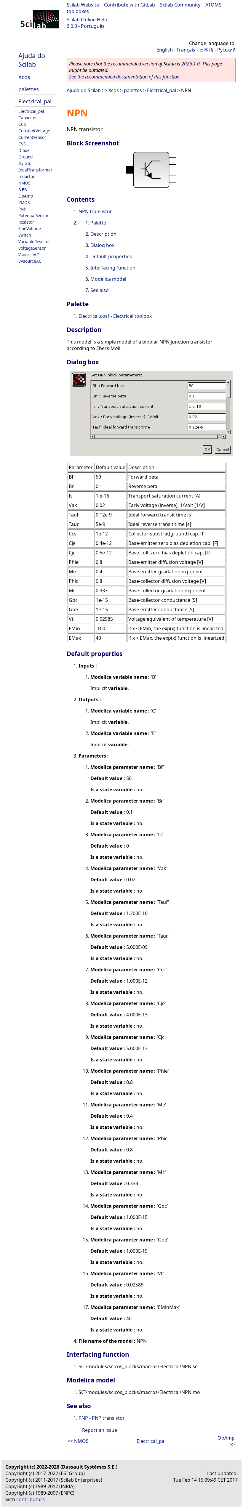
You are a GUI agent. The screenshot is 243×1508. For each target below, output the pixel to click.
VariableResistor (34, 241)
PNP (22, 209)
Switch (24, 235)
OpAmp (25, 196)
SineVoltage (29, 228)
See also (99, 290)
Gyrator (25, 163)
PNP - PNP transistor (102, 1418)
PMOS (24, 202)
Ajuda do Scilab (31, 59)
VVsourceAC (29, 261)
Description (103, 234)
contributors (30, 1499)
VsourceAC (28, 254)
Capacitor (27, 118)
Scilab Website (83, 4)
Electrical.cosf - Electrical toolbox (115, 316)
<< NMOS (78, 1441)
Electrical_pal (35, 101)
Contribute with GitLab (129, 4)
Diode (24, 150)
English (164, 49)
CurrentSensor (32, 137)
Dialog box (102, 245)
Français (186, 49)
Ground (25, 157)
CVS (21, 144)
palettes (28, 89)
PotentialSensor (33, 215)
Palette (98, 222)
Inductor (26, 176)
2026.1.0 (190, 63)
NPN (23, 189)
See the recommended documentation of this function (124, 76)
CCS (22, 124)
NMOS (24, 183)
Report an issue (99, 1430)
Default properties (111, 256)
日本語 (206, 49)
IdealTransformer (35, 170)
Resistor (26, 222)
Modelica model (108, 279)
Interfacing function (112, 267)
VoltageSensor (32, 248)
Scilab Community (180, 4)
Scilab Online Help (87, 19)
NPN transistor (95, 211)
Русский (226, 49)
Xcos (24, 77)
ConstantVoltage (34, 131)
